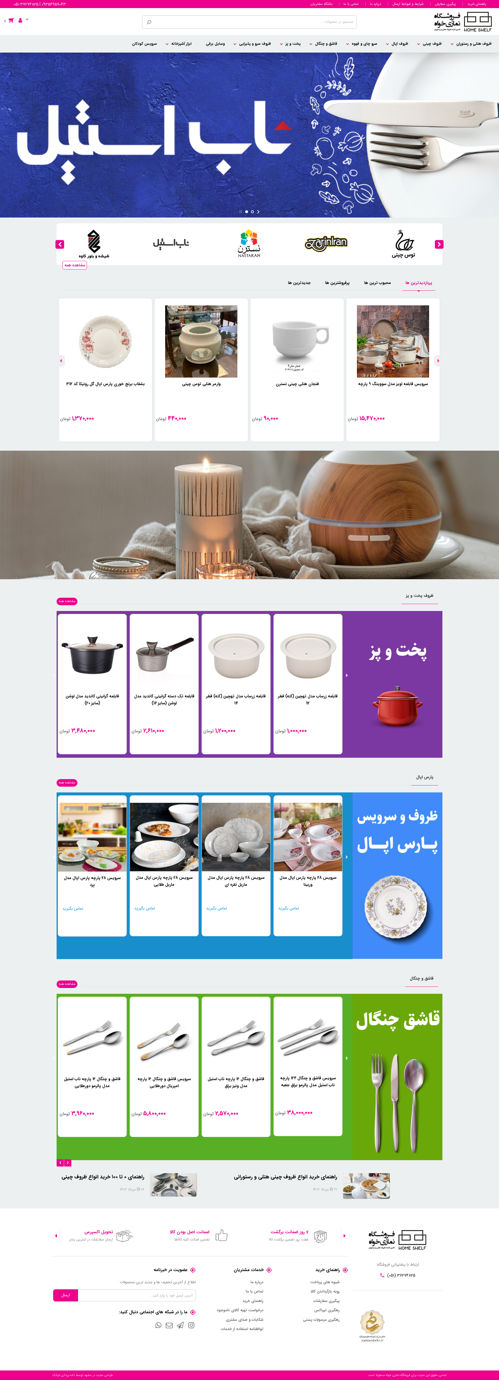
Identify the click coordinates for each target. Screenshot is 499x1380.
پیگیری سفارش (445, 4)
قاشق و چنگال (326, 44)
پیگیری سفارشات (326, 1301)
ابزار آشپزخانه (181, 44)
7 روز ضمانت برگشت (289, 1232)
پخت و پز (293, 44)
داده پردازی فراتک (63, 1375)
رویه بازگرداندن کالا (325, 1291)
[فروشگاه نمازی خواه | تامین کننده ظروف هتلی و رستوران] (463, 21)
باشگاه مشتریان (321, 4)
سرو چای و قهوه (364, 44)
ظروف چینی (432, 44)
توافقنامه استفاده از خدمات (242, 1329)
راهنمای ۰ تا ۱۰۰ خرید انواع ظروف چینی (155, 1177)
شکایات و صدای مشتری (244, 1320)
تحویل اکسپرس (98, 1232)
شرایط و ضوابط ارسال (408, 4)
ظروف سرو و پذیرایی (255, 44)
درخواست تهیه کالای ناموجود (240, 1310)
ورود (23, 16)
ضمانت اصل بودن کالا (190, 1232)
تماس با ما (351, 4)
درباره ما (375, 4)
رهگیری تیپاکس (327, 1310)
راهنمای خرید (476, 4)
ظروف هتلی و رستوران (474, 44)
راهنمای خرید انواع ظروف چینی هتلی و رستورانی (338, 1177)
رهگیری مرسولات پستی (321, 1320)
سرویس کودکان (144, 44)
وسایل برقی (215, 44)
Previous (438, 361)
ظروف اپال (400, 44)
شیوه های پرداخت (325, 1282)
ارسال (65, 1295)
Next (60, 361)
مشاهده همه (74, 265)
